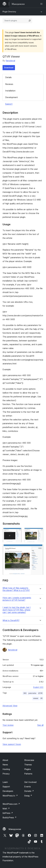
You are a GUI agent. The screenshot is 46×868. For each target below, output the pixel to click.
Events (27, 786)
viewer (35, 698)
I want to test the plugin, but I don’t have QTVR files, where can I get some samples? (17, 609)
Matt (6, 808)
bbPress (8, 813)
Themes (28, 764)
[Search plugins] (29, 20)
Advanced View (10, 705)
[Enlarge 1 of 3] (18, 531)
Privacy (6, 773)
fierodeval (10, 60)
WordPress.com (11, 804)
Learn (5, 782)
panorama (32, 693)
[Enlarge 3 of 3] (40, 547)
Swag (28, 795)
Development (11, 97)
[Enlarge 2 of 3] (40, 531)
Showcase (29, 760)
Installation (10, 90)
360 (24, 693)
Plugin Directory (9, 11)
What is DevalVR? (11, 620)
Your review (8, 725)
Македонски (15, 829)
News (5, 764)
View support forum (12, 744)
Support (9, 104)
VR (41, 698)
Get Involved (30, 782)
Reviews (9, 84)
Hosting (6, 769)
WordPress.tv (10, 795)
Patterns (28, 773)
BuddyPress (9, 817)
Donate (29, 791)
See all (40, 725)
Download (8, 67)
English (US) (38, 687)
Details (8, 77)
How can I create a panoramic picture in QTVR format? (17, 598)
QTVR (40, 693)
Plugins (27, 769)
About (5, 760)
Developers (8, 791)
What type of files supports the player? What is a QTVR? (16, 589)
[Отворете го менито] (42, 4)
